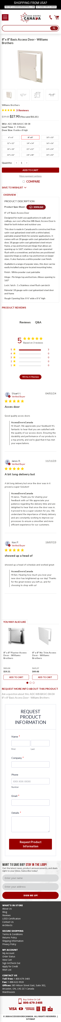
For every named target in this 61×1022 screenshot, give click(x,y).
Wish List (6, 969)
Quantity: (7, 162)
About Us (7, 908)
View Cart (7, 959)
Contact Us (8, 921)
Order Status (8, 956)
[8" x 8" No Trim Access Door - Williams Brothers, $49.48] (45, 636)
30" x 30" (50, 155)
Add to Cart (16, 677)
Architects (7, 925)
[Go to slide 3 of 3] (34, 683)
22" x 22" (30, 149)
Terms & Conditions (12, 934)
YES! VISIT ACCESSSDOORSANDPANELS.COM (19, 7)
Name (15, 736)
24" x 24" (50, 149)
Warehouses (8, 991)
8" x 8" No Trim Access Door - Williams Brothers (44, 655)
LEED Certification (11, 918)
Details (16, 812)
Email (15, 795)
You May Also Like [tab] (14, 621)
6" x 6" (10, 137)
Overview (9, 194)
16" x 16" (50, 143)
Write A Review (30, 376)
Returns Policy (9, 937)
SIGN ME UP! (30, 895)
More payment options (30, 176)
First (13, 749)
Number (15, 787)
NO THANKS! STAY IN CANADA (46, 7)
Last (33, 749)
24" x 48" (30, 155)
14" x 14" (30, 143)
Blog (4, 911)
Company (17, 757)
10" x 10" (50, 137)
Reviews (6, 915)
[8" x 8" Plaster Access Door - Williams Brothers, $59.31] (16, 636)
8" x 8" (30, 137)
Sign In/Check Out (11, 963)
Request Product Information (30, 844)
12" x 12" (11, 143)
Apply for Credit (10, 966)
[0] (56, 17)
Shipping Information (12, 940)
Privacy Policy (9, 944)
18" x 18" (11, 149)
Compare (33, 181)
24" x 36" (11, 155)
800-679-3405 (33, 1002)
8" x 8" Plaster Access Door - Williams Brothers (15, 655)
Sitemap (30, 1019)
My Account (8, 953)
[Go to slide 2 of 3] (30, 683)
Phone (14, 774)
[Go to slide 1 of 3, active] (27, 683)
